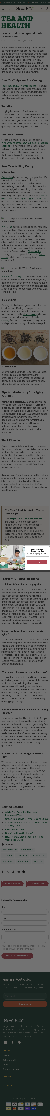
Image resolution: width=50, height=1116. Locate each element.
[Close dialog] (48, 547)
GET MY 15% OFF (37, 562)
